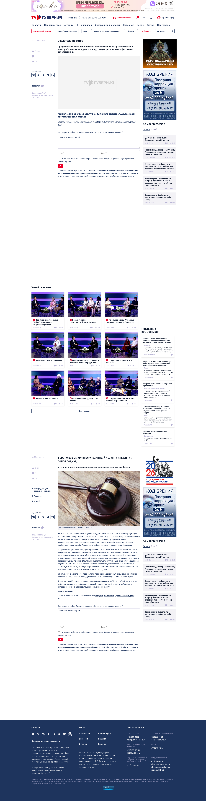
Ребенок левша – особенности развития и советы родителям (84, 361)
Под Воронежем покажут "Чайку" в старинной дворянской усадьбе (45, 322)
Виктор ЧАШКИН (65, 591)
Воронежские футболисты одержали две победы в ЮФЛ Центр (158, 197)
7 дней (154, 129)
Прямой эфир (168, 18)
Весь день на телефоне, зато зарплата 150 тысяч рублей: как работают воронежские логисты (159, 166)
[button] (173, 31)
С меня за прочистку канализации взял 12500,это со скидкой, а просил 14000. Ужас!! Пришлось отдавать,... (158, 372)
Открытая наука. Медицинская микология (155, 432)
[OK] (48, 734)
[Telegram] (38, 734)
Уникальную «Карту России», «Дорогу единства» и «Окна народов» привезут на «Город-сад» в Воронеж (159, 181)
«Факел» (146, 31)
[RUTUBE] (53, 734)
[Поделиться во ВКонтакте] (33, 75)
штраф (37, 501)
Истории (68, 25)
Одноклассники (122, 122)
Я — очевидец (84, 25)
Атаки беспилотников (67, 31)
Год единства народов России (106, 31)
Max (59, 125)
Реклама (102, 744)
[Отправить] (60, 166)
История (83, 744)
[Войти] (144, 17)
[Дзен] (32, 734)
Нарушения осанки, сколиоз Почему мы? (158, 440)
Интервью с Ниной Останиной (49, 360)
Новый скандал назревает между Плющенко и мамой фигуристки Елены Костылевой (160, 152)
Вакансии (83, 739)
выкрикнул (111, 574)
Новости (36, 25)
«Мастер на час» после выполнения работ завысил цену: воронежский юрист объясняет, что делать (157, 363)
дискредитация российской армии (42, 490)
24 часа (146, 129)
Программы (163, 25)
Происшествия (52, 25)
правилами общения (89, 173)
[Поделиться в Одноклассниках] (38, 75)
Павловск (38, 496)
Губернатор (131, 31)
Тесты (140, 25)
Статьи (150, 25)
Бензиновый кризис (42, 31)
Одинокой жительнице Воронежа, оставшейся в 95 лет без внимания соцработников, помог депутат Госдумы (156, 410)
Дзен (131, 122)
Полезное (128, 25)
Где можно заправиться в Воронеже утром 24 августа (157, 139)
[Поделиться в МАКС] (48, 75)
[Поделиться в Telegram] (43, 75)
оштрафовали (102, 581)
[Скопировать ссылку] (53, 75)
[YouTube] (64, 734)
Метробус (161, 31)
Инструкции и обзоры (107, 25)
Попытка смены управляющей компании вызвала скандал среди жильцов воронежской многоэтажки (157, 340)
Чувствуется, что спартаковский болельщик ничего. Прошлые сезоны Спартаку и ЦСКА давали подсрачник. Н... (157, 394)
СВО (85, 31)
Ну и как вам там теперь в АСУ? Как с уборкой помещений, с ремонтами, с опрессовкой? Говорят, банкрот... (158, 350)
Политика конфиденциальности (45, 741)
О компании (84, 734)
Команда (102, 739)
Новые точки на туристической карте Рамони (83, 321)
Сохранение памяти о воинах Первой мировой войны (120, 399)
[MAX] (59, 734)
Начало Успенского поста (47, 398)
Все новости (84, 411)
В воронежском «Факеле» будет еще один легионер (157, 385)
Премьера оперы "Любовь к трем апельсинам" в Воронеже (120, 321)
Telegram (99, 122)
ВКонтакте (109, 122)
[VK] (43, 734)
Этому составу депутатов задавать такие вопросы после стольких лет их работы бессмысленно (157, 420)
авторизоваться (128, 176)
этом (74, 116)
